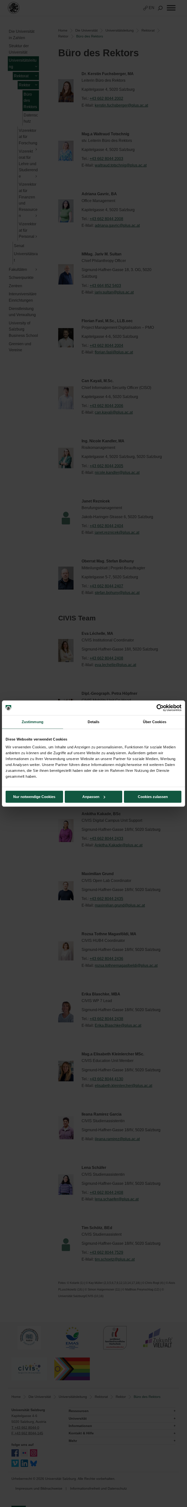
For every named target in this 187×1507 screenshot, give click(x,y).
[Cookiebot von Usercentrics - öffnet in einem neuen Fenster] (160, 707)
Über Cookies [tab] (154, 722)
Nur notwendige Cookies (34, 797)
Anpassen (90, 797)
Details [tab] (94, 722)
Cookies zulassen (153, 797)
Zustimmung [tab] (32, 722)
